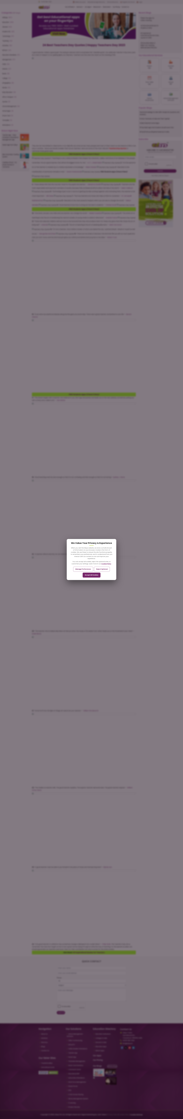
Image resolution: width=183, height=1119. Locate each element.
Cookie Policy (106, 564)
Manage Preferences (83, 569)
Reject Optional (102, 569)
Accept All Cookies (91, 575)
